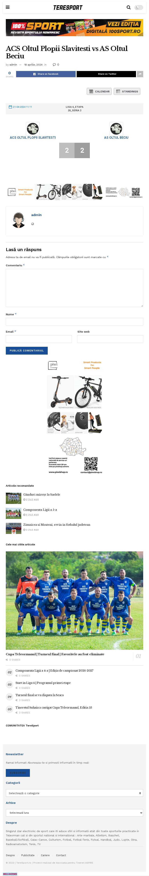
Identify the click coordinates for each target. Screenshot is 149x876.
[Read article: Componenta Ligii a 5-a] (13, 513)
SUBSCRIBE (18, 772)
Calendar (102, 91)
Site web (83, 331)
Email (11, 331)
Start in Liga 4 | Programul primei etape (43, 683)
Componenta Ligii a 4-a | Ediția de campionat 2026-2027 (54, 670)
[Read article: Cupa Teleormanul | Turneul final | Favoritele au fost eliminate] (74, 600)
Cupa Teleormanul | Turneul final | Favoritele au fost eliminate (55, 654)
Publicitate (28, 855)
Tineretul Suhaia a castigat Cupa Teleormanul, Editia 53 (54, 707)
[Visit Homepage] (68, 7)
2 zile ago (32, 499)
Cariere (45, 855)
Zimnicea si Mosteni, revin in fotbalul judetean (56, 524)
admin (13, 64)
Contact (61, 855)
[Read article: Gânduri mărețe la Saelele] (13, 498)
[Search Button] (129, 7)
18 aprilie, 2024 (33, 64)
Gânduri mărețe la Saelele (41, 494)
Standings (130, 91)
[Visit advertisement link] (74, 30)
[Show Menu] (8, 7)
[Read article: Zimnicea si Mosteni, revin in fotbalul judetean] (13, 528)
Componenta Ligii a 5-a (40, 510)
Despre (10, 855)
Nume (11, 314)
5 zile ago (32, 514)
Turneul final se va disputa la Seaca (40, 695)
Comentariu (15, 265)
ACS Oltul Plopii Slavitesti (33, 137)
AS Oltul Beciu (116, 137)
